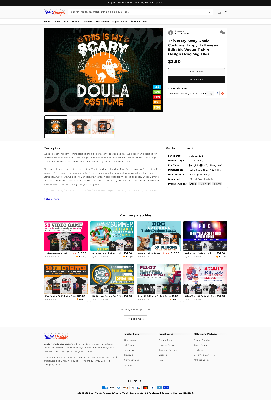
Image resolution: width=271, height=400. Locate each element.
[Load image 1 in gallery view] (55, 126)
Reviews (128, 355)
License (163, 355)
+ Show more (51, 199)
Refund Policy (166, 340)
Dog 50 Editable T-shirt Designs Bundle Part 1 (150, 253)
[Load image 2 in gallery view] (79, 126)
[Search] (209, 12)
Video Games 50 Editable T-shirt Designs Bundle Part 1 (57, 253)
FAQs (162, 360)
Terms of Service (168, 350)
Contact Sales (131, 360)
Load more (137, 318)
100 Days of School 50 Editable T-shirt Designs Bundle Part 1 (107, 296)
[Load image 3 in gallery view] (103, 126)
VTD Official (181, 33)
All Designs (130, 345)
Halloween (205, 183)
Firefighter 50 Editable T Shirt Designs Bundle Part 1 (61, 296)
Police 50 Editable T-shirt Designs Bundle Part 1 (200, 253)
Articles (128, 365)
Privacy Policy (166, 345)
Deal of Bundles (202, 340)
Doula (193, 183)
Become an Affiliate (204, 355)
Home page (130, 340)
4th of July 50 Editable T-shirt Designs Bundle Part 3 (200, 296)
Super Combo (201, 345)
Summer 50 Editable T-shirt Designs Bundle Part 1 (107, 253)
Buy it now (196, 79)
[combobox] (140, 12)
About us (129, 350)
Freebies (198, 350)
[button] (61, 21)
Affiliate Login (201, 360)
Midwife (217, 183)
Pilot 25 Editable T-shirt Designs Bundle (154, 296)
